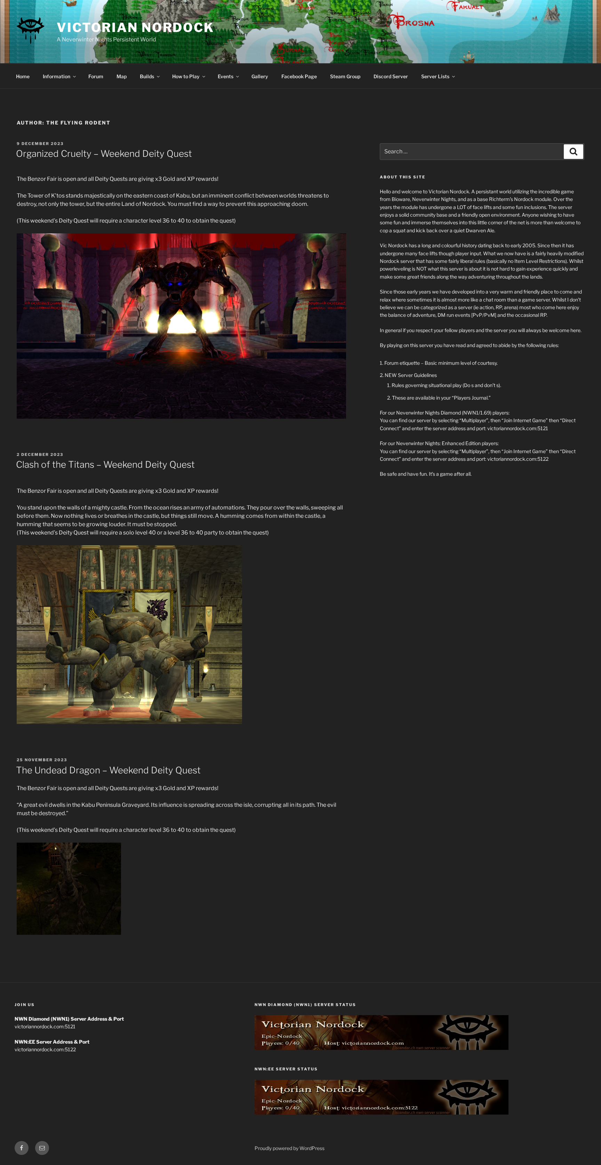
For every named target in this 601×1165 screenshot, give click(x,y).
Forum (95, 76)
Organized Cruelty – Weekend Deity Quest (104, 153)
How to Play (186, 76)
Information (56, 76)
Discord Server (391, 76)
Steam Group (345, 76)
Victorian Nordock (135, 27)
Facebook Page (299, 76)
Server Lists (435, 76)
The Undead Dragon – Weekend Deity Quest (108, 770)
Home (23, 76)
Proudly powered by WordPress (289, 1148)
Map (122, 76)
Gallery (259, 76)
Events (225, 76)
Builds (147, 76)
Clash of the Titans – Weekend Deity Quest (105, 464)
